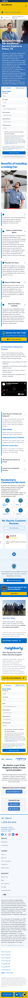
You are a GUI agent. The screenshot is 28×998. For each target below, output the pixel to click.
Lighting (18, 514)
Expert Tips (4, 877)
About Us (3, 858)
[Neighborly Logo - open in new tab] (5, 1)
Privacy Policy (9, 142)
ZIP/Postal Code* (6, 125)
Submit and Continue (14, 152)
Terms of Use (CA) (5, 954)
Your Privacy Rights (8, 972)
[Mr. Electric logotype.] (7, 759)
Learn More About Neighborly (11, 678)
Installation (6, 514)
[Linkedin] (13, 834)
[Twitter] (6, 834)
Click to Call (8, 994)
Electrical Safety (5, 504)
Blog (2, 880)
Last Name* (5, 99)
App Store (15, 804)
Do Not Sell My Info (6, 969)
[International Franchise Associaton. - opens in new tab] (4, 895)
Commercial (21, 88)
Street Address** (6, 118)
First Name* (5, 93)
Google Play (15, 809)
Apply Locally (5, 868)
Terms (24, 141)
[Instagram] (9, 834)
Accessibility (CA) (5, 966)
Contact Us (4, 864)
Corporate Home (6, 890)
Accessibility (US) (5, 963)
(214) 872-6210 (9, 822)
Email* (3, 106)
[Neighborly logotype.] (21, 759)
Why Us (3, 854)
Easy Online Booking (15, 339)
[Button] (14, 214)
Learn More (14, 593)
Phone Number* (6, 112)
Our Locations (5, 883)
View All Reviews (14, 528)
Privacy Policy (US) (6, 957)
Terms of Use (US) (5, 951)
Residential (8, 88)
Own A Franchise (6, 861)
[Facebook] (2, 834)
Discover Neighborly (13, 791)
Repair (17, 504)
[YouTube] (17, 834)
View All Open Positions (10, 640)
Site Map (3, 887)
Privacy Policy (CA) (6, 960)
